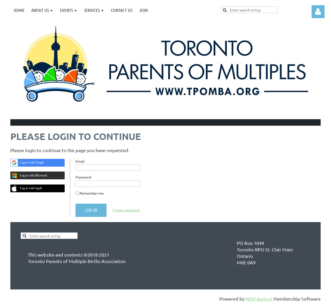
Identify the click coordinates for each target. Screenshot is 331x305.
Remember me (92, 193)
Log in (318, 11)
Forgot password (126, 210)
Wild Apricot (259, 298)
